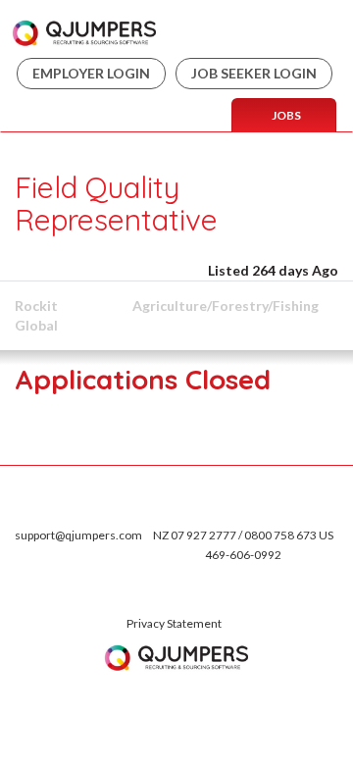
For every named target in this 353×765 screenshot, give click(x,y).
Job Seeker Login (254, 73)
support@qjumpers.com (78, 535)
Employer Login (91, 73)
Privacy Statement (174, 623)
